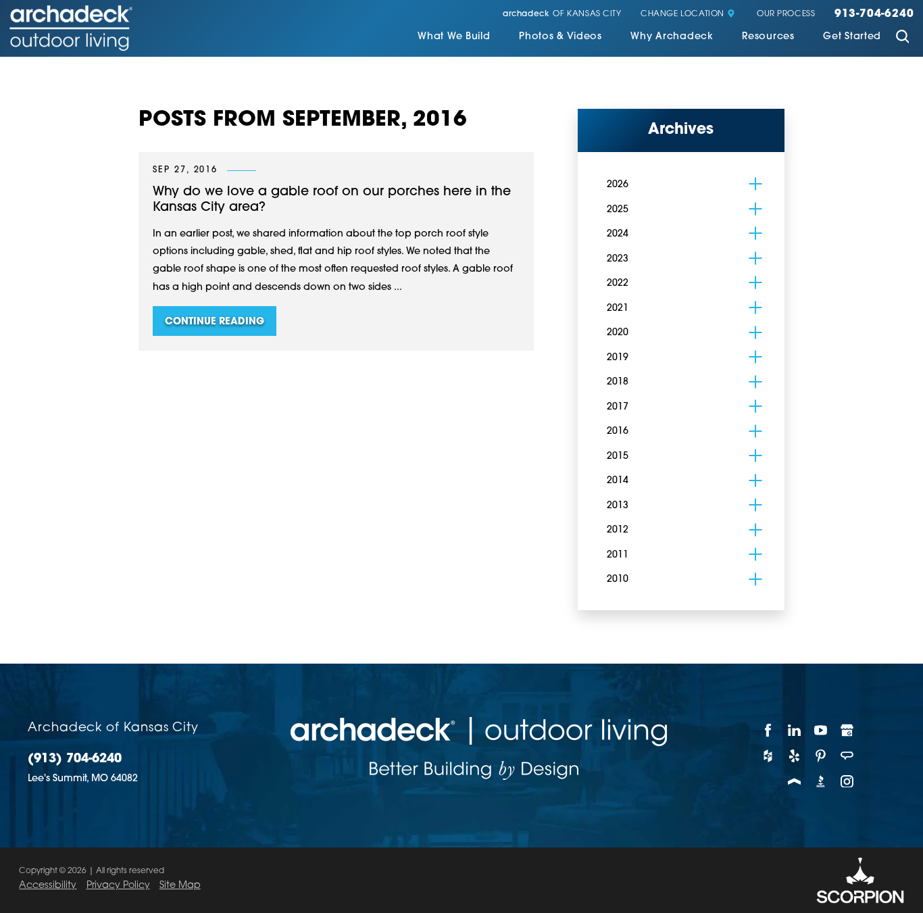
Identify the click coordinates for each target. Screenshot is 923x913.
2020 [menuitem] (617, 333)
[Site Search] (902, 38)
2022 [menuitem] (617, 283)
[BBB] (820, 781)
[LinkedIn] (794, 730)
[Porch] (794, 781)
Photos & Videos (560, 37)
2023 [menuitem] (617, 259)
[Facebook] (768, 730)
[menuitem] (454, 38)
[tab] (755, 183)
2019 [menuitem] (617, 358)
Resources (768, 37)
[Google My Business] (847, 730)
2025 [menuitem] (617, 210)
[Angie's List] (847, 755)
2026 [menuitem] (617, 185)
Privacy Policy (118, 886)
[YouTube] (820, 730)
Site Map (180, 886)
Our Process (786, 14)
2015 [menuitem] (617, 456)
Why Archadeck (671, 37)
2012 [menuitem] (617, 530)
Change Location (682, 14)
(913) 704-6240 (75, 760)
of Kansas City (562, 14)
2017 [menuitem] (617, 407)
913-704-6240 (874, 14)
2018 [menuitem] (617, 382)
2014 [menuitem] (617, 481)
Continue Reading (214, 322)
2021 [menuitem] (617, 308)
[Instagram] (847, 781)
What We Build (454, 37)
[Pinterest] (820, 755)
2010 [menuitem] (617, 579)
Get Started (852, 37)
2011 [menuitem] (617, 555)
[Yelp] (794, 755)
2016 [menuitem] (617, 431)
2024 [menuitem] (617, 234)
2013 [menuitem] (617, 506)
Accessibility (47, 886)
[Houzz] (768, 755)
